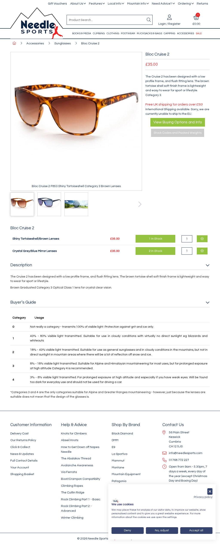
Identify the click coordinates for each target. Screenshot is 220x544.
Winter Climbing (72, 517)
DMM (115, 440)
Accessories (185, 33)
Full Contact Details (23, 460)
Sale (199, 33)
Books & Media (81, 33)
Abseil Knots (69, 440)
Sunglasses (62, 43)
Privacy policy (203, 497)
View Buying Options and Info (177, 122)
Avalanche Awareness (77, 465)
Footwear (128, 33)
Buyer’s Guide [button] (23, 302)
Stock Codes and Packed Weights (178, 132)
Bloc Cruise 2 (90, 43)
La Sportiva (119, 454)
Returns (202, 3)
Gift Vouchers (57, 3)
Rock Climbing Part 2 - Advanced (76, 508)
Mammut (118, 460)
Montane (118, 467)
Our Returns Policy (23, 440)
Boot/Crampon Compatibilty (80, 478)
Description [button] (21, 265)
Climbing (99, 33)
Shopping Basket (22, 474)
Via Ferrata (69, 472)
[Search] (148, 19)
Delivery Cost (19, 433)
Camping (169, 33)
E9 (113, 447)
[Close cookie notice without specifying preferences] (209, 491)
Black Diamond (122, 433)
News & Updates (22, 454)
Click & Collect (20, 447)
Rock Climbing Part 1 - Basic (80, 499)
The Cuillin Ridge (72, 492)
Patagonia (119, 481)
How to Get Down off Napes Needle (80, 449)
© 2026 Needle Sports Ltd (95, 538)
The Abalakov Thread (76, 458)
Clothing (113, 33)
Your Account (19, 467)
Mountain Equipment (126, 474)
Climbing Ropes (72, 485)
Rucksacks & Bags (149, 33)
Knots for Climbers (74, 433)
